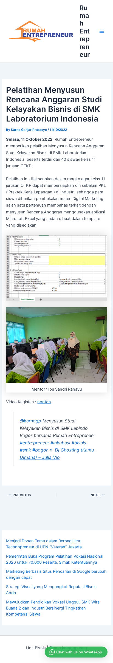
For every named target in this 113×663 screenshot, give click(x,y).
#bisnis (79, 442)
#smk (25, 450)
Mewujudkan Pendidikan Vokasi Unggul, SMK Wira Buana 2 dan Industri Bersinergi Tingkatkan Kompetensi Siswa (53, 608)
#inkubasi (60, 442)
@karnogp (30, 421)
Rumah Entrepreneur (85, 31)
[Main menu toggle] (102, 31)
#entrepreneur (34, 442)
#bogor (40, 450)
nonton (44, 401)
